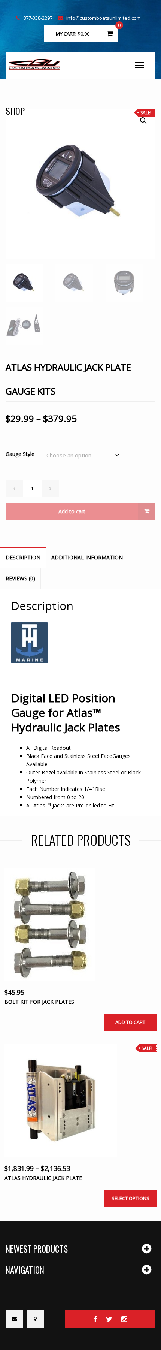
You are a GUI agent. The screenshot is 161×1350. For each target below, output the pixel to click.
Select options (130, 1198)
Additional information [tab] (87, 557)
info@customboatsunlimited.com (103, 18)
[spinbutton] (32, 488)
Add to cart (71, 511)
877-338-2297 (37, 18)
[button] (143, 120)
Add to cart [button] (130, 1022)
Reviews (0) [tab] (20, 578)
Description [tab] (23, 557)
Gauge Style (20, 453)
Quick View (72, 940)
